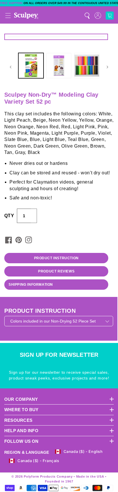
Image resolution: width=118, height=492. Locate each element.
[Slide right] (107, 67)
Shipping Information (31, 285)
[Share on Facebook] (8, 240)
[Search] (87, 15)
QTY (9, 215)
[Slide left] (10, 67)
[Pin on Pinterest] (18, 240)
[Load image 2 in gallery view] (59, 65)
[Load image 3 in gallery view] (86, 65)
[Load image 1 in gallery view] (31, 65)
